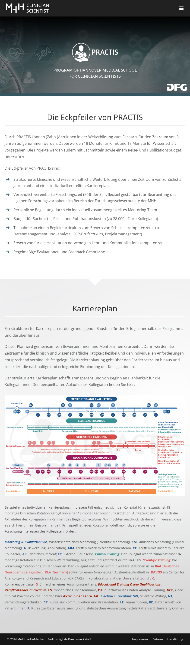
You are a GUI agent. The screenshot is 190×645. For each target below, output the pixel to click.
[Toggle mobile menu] (181, 8)
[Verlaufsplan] (95, 397)
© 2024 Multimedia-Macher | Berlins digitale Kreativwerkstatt (49, 639)
